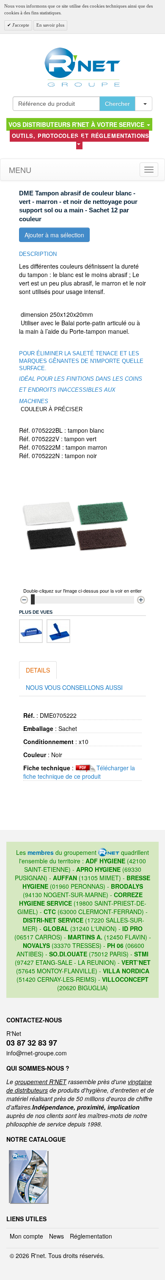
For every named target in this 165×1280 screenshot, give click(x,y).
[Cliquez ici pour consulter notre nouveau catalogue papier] (27, 1152)
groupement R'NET (40, 1081)
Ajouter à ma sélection (54, 235)
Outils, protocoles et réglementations (80, 136)
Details (38, 670)
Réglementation (91, 1236)
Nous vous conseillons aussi (74, 687)
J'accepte (20, 24)
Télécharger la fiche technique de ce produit (79, 772)
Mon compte (26, 1236)
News (56, 1236)
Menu (19, 169)
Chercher (117, 103)
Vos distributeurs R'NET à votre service (77, 124)
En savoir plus (50, 24)
